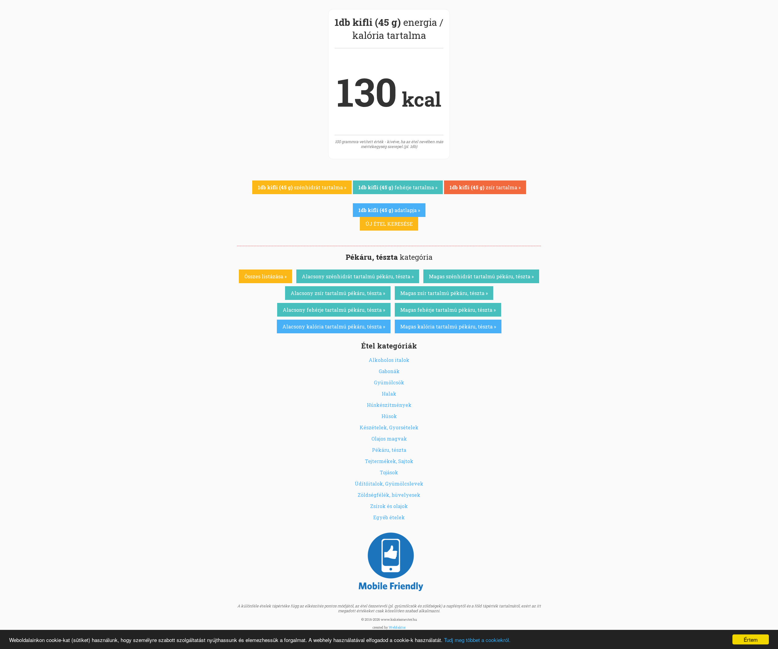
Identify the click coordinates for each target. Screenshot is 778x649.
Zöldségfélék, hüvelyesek (389, 495)
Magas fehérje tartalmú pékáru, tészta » (448, 310)
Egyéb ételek (389, 517)
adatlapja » (389, 210)
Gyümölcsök (389, 382)
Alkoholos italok (389, 360)
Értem (751, 639)
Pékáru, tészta (389, 450)
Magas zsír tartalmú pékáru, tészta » (444, 293)
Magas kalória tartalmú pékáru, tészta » (448, 326)
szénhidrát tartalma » (302, 187)
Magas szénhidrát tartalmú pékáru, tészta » (481, 276)
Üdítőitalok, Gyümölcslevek (389, 483)
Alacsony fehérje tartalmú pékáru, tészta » (334, 310)
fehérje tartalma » (397, 187)
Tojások (389, 472)
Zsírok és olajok (389, 506)
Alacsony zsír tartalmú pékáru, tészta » (338, 293)
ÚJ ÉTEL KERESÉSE (389, 224)
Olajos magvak (389, 438)
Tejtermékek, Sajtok (389, 461)
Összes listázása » (265, 276)
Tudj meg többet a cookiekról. (477, 640)
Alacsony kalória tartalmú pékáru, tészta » (333, 326)
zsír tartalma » (485, 187)
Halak (389, 393)
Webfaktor (397, 627)
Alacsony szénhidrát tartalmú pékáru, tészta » (358, 276)
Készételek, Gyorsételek (389, 427)
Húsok (389, 416)
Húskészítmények (389, 405)
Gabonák (389, 371)
